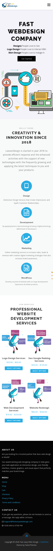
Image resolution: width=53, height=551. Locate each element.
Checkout (6, 494)
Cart (3, 490)
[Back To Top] (26, 536)
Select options (13, 368)
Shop (4, 486)
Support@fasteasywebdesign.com (18, 521)
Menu (49, 5)
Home (4, 482)
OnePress (44, 542)
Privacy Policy (7, 498)
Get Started (26, 58)
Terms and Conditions (11, 502)
